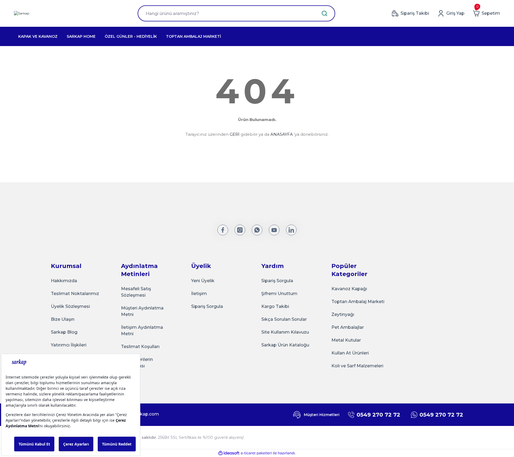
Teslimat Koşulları (140, 346)
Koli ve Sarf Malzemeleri (357, 365)
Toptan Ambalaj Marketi (357, 301)
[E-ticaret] (256, 453)
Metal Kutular (346, 340)
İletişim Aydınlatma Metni (142, 330)
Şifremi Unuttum (279, 293)
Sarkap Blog (64, 332)
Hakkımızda (64, 280)
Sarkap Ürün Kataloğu (285, 345)
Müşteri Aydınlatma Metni (142, 311)
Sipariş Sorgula (207, 306)
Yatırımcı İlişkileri (68, 345)
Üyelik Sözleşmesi (70, 306)
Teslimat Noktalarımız (75, 293)
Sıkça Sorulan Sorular (284, 319)
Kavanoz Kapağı (349, 288)
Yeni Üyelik (202, 280)
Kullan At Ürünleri (350, 353)
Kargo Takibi (275, 306)
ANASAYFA (281, 134)
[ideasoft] (229, 453)
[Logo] (21, 13)
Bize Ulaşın (62, 319)
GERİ (235, 134)
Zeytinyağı (342, 314)
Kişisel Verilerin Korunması (137, 362)
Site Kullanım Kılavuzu (285, 332)
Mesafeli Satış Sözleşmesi (136, 292)
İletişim (199, 293)
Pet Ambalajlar (347, 327)
